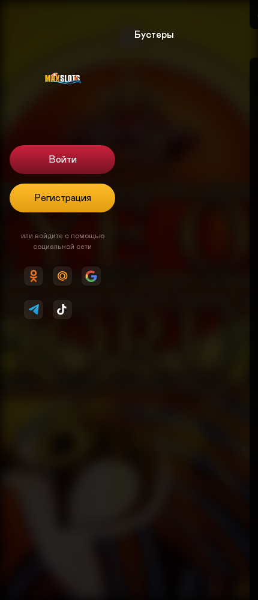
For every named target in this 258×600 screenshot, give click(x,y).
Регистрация (62, 198)
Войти (63, 159)
